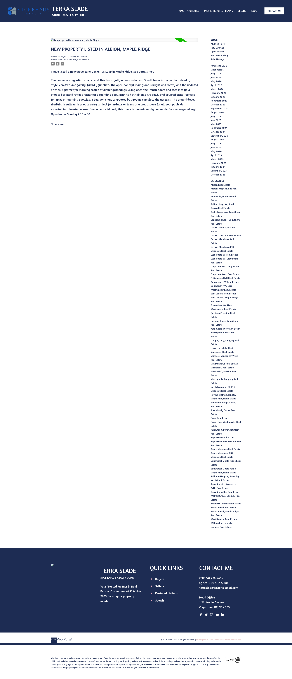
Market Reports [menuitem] (213, 10)
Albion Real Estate (220, 184)
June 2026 (216, 77)
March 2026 (217, 89)
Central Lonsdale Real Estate (226, 235)
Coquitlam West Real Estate (225, 274)
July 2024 (216, 143)
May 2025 (216, 123)
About (254, 10)
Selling (242, 10)
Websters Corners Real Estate (226, 503)
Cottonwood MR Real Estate (225, 278)
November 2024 (219, 127)
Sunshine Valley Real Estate (225, 491)
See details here (143, 71)
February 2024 (218, 162)
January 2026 (218, 96)
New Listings (217, 47)
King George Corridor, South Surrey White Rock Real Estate (225, 332)
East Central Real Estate (223, 293)
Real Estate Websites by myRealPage (225, 640)
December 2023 (219, 170)
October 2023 (218, 174)
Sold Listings (217, 59)
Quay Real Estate (220, 417)
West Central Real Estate (223, 507)
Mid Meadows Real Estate (224, 363)
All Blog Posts (218, 43)
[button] (274, 10)
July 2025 (216, 116)
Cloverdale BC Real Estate (224, 254)
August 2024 (218, 139)
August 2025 (217, 112)
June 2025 (216, 120)
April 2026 (216, 85)
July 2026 (216, 73)
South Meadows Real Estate (225, 449)
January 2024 (218, 166)
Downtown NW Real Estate (225, 282)
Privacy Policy (202, 640)
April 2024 (216, 155)
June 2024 (216, 147)
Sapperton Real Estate (222, 437)
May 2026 (216, 81)
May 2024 (216, 151)
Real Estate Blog (219, 55)
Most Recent (217, 69)
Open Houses (217, 51)
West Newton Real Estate (224, 519)
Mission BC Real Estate (222, 367)
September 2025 (219, 108)
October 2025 (218, 104)
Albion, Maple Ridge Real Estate (74, 59)
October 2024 (218, 131)
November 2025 (219, 100)
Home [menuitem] (181, 10)
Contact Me (274, 10)
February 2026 (218, 92)
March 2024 (217, 158)
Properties (193, 10)
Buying (229, 10)
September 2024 (219, 135)
